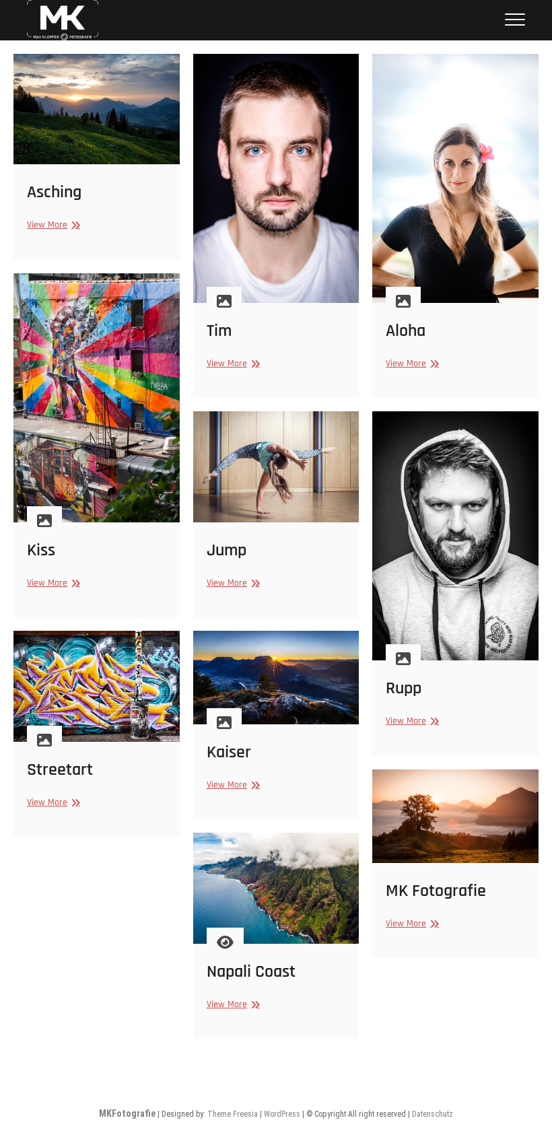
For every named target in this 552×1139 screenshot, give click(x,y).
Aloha (405, 331)
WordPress (282, 1114)
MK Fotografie (436, 891)
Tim (219, 331)
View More (52, 224)
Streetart (60, 770)
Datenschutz (432, 1114)
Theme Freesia (232, 1114)
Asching (54, 192)
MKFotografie (127, 1113)
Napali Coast (251, 972)
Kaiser (229, 752)
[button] (62, 20)
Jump (226, 550)
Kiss (41, 550)
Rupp (403, 688)
